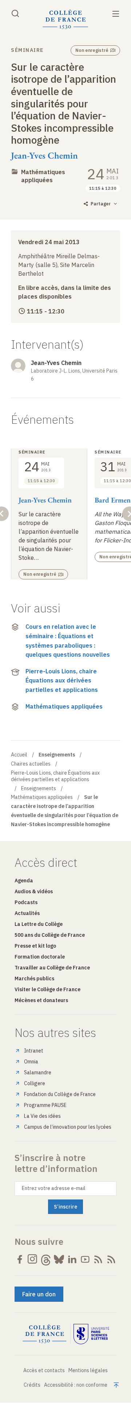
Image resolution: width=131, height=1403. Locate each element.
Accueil (19, 754)
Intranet (33, 1050)
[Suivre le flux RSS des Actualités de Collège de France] (98, 1259)
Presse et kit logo (35, 946)
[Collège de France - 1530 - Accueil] (65, 19)
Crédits (32, 1385)
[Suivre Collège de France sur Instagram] (33, 1259)
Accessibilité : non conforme (75, 1385)
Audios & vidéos (34, 891)
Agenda (24, 880)
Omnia (31, 1061)
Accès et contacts (44, 1370)
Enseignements (38, 788)
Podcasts (26, 902)
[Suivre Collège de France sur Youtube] (85, 1259)
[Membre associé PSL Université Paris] (91, 1334)
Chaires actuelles (31, 763)
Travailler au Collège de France (52, 967)
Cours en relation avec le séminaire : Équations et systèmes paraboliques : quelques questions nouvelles (67, 640)
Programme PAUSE (45, 1105)
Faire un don (39, 1294)
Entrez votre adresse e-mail (54, 1188)
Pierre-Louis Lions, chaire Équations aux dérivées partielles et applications (61, 680)
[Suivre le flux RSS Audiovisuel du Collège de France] (111, 1259)
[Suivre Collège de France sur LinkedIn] (72, 1259)
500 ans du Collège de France (50, 935)
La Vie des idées (42, 1116)
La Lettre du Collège (39, 924)
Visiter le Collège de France (47, 989)
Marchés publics (34, 978)
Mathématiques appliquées (64, 706)
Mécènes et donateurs (41, 1000)
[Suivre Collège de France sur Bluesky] (59, 1259)
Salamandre (37, 1072)
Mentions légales (88, 1370)
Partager (101, 203)
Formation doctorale (40, 956)
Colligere (34, 1083)
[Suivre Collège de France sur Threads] (46, 1259)
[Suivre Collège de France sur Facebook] (20, 1259)
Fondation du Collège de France (60, 1094)
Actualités (27, 913)
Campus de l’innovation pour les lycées (67, 1127)
